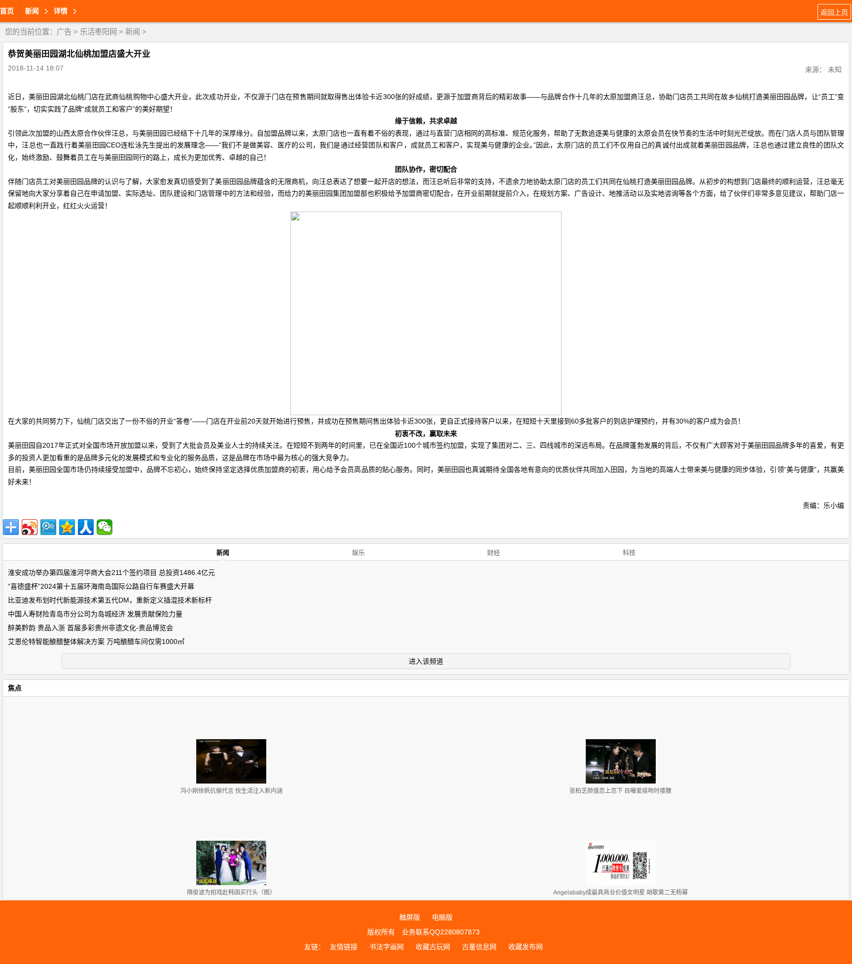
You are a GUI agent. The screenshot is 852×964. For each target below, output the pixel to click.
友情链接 (343, 947)
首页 (7, 11)
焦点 (15, 688)
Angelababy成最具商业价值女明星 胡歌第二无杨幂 (620, 892)
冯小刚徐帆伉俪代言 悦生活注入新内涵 (231, 790)
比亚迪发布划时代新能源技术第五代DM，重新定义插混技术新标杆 (110, 600)
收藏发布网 (525, 947)
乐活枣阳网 (98, 32)
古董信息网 (479, 947)
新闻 (132, 32)
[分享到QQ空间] (67, 527)
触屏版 (409, 917)
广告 (64, 32)
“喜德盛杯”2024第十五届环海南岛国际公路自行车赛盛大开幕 (101, 586)
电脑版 (442, 917)
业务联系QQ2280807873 (441, 932)
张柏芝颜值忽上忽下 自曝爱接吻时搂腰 (620, 790)
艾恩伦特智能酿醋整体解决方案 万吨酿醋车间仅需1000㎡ (96, 641)
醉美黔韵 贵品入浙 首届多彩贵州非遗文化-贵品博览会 (90, 628)
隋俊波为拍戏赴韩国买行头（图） (231, 892)
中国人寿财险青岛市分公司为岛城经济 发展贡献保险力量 (95, 614)
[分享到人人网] (86, 527)
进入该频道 (426, 661)
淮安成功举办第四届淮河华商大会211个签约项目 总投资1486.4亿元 (111, 572)
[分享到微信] (104, 527)
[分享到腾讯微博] (48, 527)
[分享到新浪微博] (29, 527)
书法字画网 (386, 947)
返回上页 (834, 12)
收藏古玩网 (433, 947)
